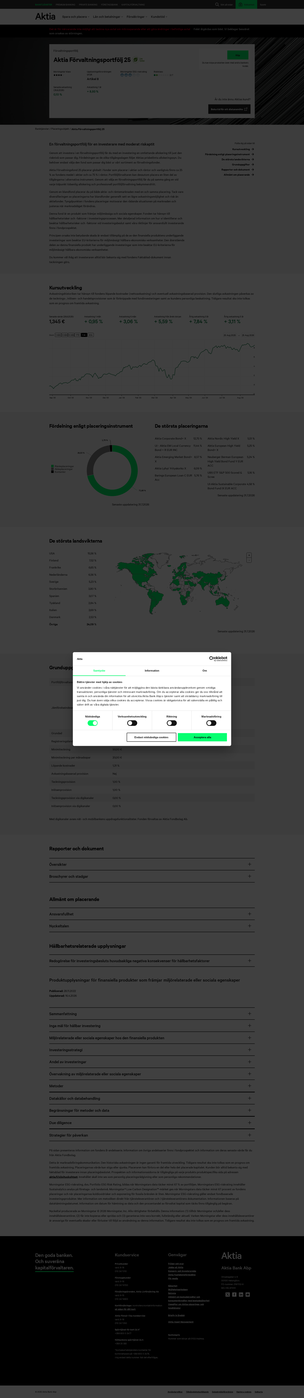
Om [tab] (204, 670)
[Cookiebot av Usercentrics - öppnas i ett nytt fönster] (212, 659)
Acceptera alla (202, 737)
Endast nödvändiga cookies (151, 737)
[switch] (132, 723)
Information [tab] (152, 670)
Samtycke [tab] (99, 670)
